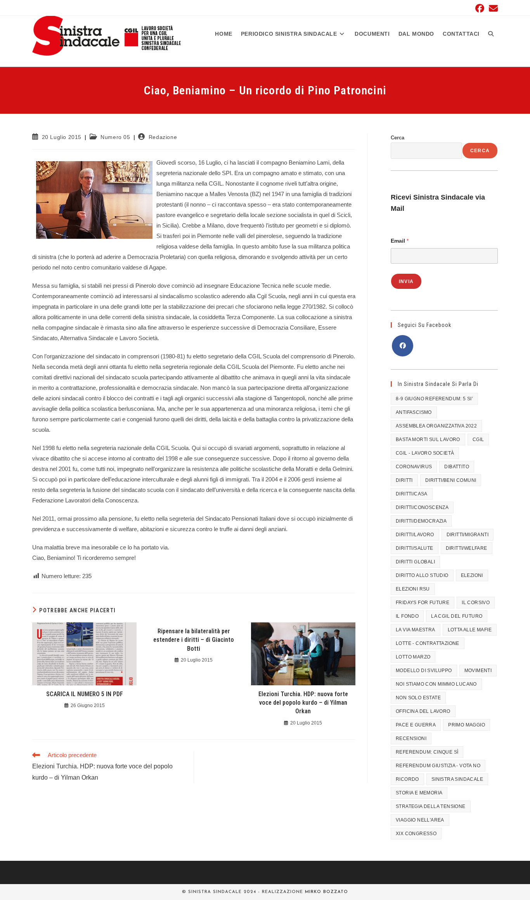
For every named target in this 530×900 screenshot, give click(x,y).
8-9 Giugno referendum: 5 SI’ (434, 398)
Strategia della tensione (431, 806)
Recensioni (411, 738)
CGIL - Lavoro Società (425, 453)
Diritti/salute (414, 548)
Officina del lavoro (423, 711)
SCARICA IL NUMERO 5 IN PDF (84, 694)
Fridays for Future (422, 602)
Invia (406, 281)
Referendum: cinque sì (427, 752)
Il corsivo (476, 602)
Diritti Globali (415, 562)
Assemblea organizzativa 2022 (436, 426)
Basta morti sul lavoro (428, 439)
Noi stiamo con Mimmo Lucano (436, 684)
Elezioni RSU (413, 589)
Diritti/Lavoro (415, 534)
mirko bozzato (326, 892)
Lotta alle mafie (470, 629)
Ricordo (407, 779)
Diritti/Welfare (466, 548)
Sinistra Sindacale (457, 779)
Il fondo (407, 616)
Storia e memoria (419, 793)
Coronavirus (414, 466)
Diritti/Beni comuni (450, 480)
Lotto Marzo (413, 657)
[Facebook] (402, 345)
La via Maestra (415, 629)
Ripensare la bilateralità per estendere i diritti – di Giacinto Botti (193, 639)
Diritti (404, 480)
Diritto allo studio (422, 575)
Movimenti (478, 670)
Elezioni (472, 575)
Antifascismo (414, 412)
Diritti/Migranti (467, 534)
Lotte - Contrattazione (427, 643)
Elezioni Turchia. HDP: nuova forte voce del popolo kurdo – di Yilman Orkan (303, 702)
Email (400, 241)
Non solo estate (418, 697)
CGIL (478, 439)
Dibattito (456, 466)
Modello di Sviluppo (424, 670)
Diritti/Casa (412, 494)
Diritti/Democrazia (421, 521)
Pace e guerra (416, 725)
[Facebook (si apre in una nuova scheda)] (480, 8)
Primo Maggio (466, 725)
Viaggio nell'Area (420, 820)
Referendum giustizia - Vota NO (438, 765)
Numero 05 (115, 137)
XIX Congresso (416, 833)
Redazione (163, 137)
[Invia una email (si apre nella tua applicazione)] (492, 8)
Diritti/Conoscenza (422, 507)
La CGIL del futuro (456, 616)
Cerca (397, 138)
